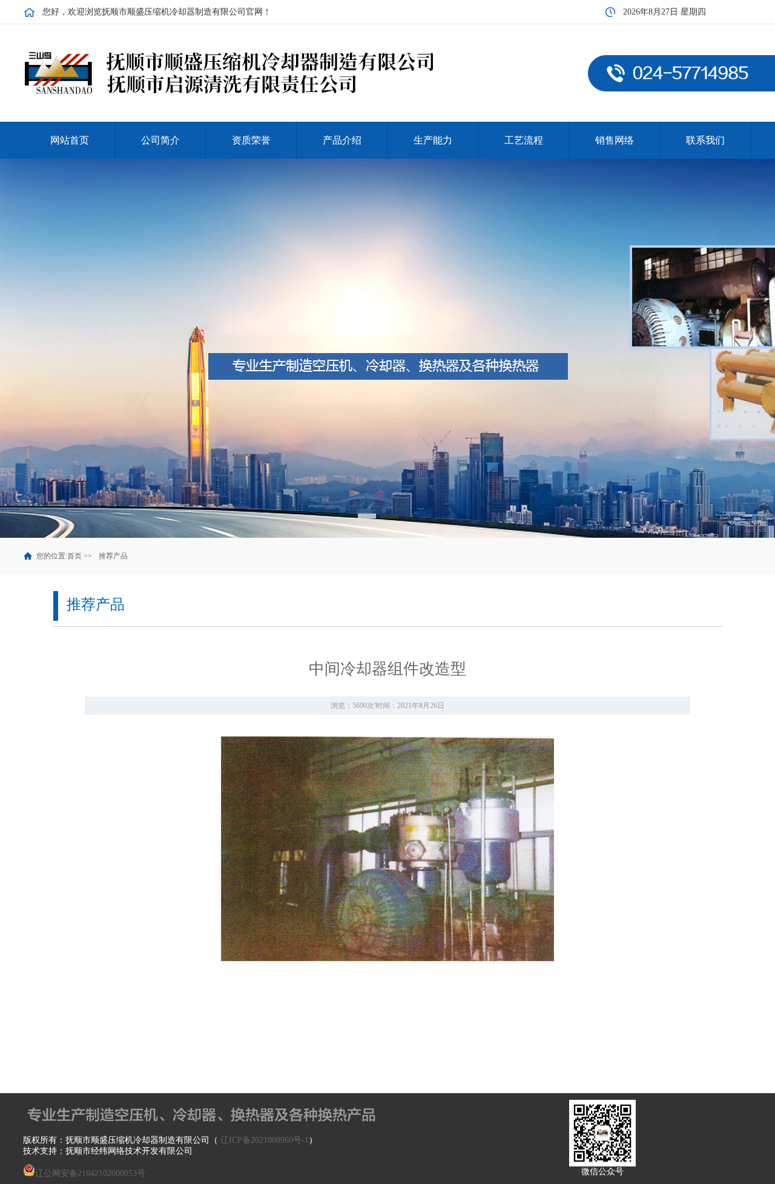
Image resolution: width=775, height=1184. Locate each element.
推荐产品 (113, 556)
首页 (74, 556)
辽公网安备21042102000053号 (90, 1173)
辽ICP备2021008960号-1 (264, 1140)
